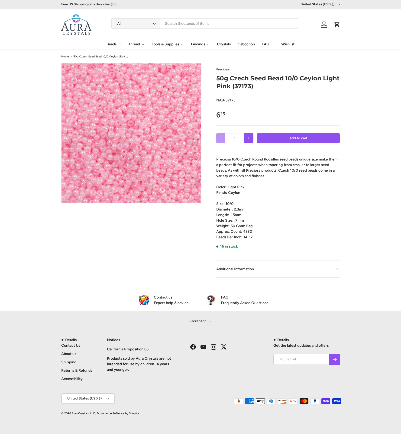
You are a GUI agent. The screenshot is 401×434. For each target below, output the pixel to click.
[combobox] (205, 23)
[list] (131, 133)
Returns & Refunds (76, 370)
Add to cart (298, 138)
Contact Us (70, 345)
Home (65, 56)
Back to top (198, 321)
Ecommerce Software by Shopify (118, 413)
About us (68, 354)
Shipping (69, 362)
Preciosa (222, 69)
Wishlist (287, 44)
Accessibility (72, 379)
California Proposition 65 (128, 349)
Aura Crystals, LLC (83, 413)
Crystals (224, 44)
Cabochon (246, 44)
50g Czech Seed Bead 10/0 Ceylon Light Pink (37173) (101, 56)
